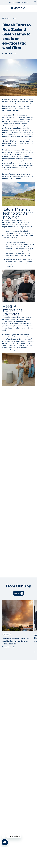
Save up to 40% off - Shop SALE (18, 2)
